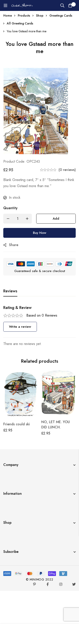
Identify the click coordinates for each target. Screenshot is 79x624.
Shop (39, 15)
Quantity (10, 207)
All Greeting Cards (20, 23)
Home (7, 15)
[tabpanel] (39, 326)
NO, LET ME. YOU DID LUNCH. (55, 424)
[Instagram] (61, 584)
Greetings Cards (60, 15)
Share (13, 244)
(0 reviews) (67, 169)
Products (24, 15)
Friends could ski (16, 424)
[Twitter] (74, 584)
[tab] (10, 291)
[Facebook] (47, 584)
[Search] (62, 5)
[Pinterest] (34, 584)
